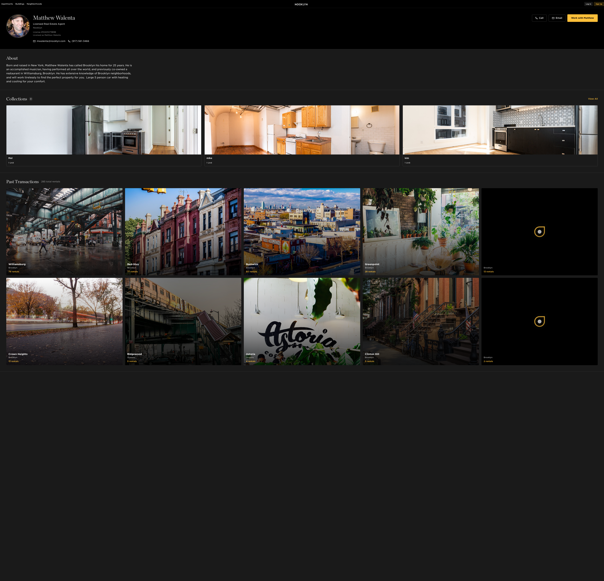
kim (407, 158)
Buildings (19, 4)
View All (593, 99)
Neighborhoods (34, 4)
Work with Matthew (582, 18)
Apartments (7, 4)
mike (209, 158)
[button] (588, 4)
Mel (10, 158)
